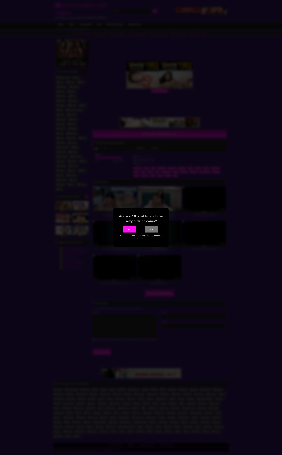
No (151, 229)
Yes (130, 229)
